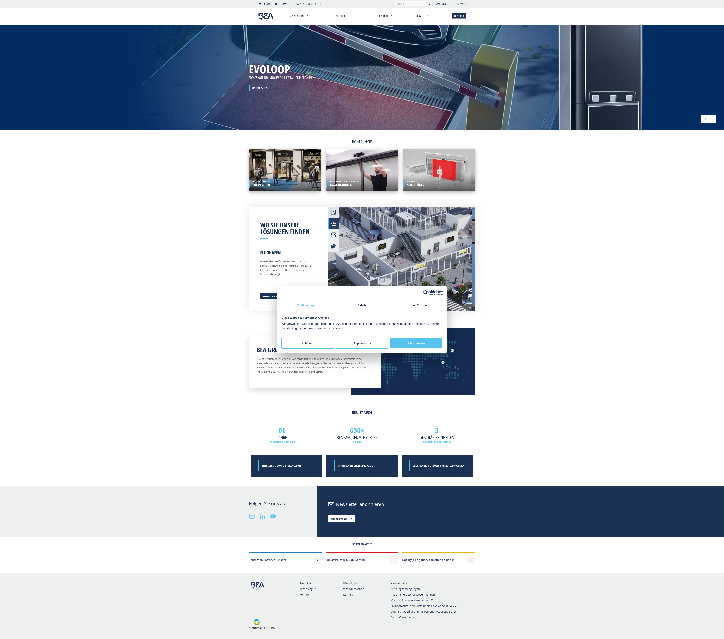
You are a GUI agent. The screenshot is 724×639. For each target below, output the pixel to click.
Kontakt (459, 16)
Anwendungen (299, 16)
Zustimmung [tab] (305, 305)
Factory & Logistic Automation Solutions (428, 560)
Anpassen (360, 343)
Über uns (441, 3)
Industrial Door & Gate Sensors (346, 560)
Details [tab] (362, 305)
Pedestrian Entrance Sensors (267, 560)
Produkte (342, 16)
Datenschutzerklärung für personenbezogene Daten (424, 611)
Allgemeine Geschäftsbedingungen (413, 594)
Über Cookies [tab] (419, 305)
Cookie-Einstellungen (404, 617)
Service (420, 16)
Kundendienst (400, 583)
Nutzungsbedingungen (405, 589)
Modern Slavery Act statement (410, 600)
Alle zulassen (416, 343)
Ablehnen (307, 343)
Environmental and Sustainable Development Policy (423, 606)
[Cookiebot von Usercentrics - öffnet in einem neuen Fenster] (426, 293)
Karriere (461, 3)
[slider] (362, 77)
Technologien (384, 16)
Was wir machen (353, 589)
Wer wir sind (351, 583)
